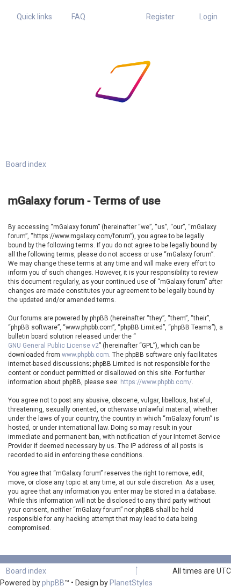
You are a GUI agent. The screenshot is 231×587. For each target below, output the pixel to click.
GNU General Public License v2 (53, 345)
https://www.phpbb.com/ (156, 382)
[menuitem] (75, 17)
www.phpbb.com (85, 354)
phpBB (53, 582)
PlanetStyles (131, 582)
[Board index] (89, 81)
